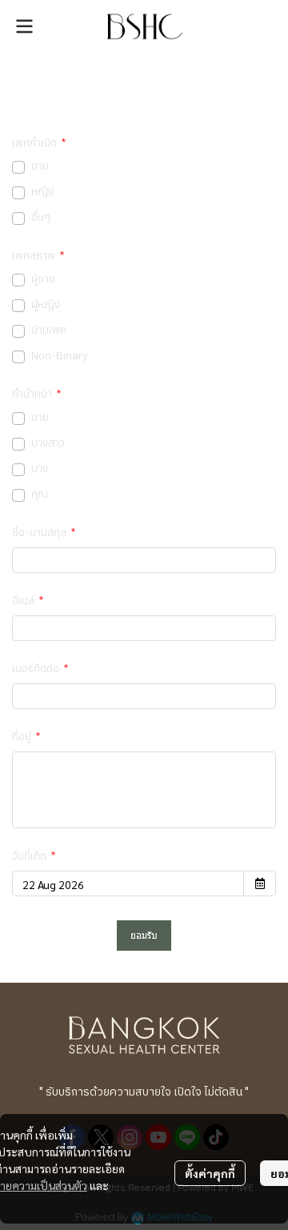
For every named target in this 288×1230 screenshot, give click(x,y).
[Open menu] (24, 26)
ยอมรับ (144, 935)
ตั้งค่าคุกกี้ (210, 1173)
